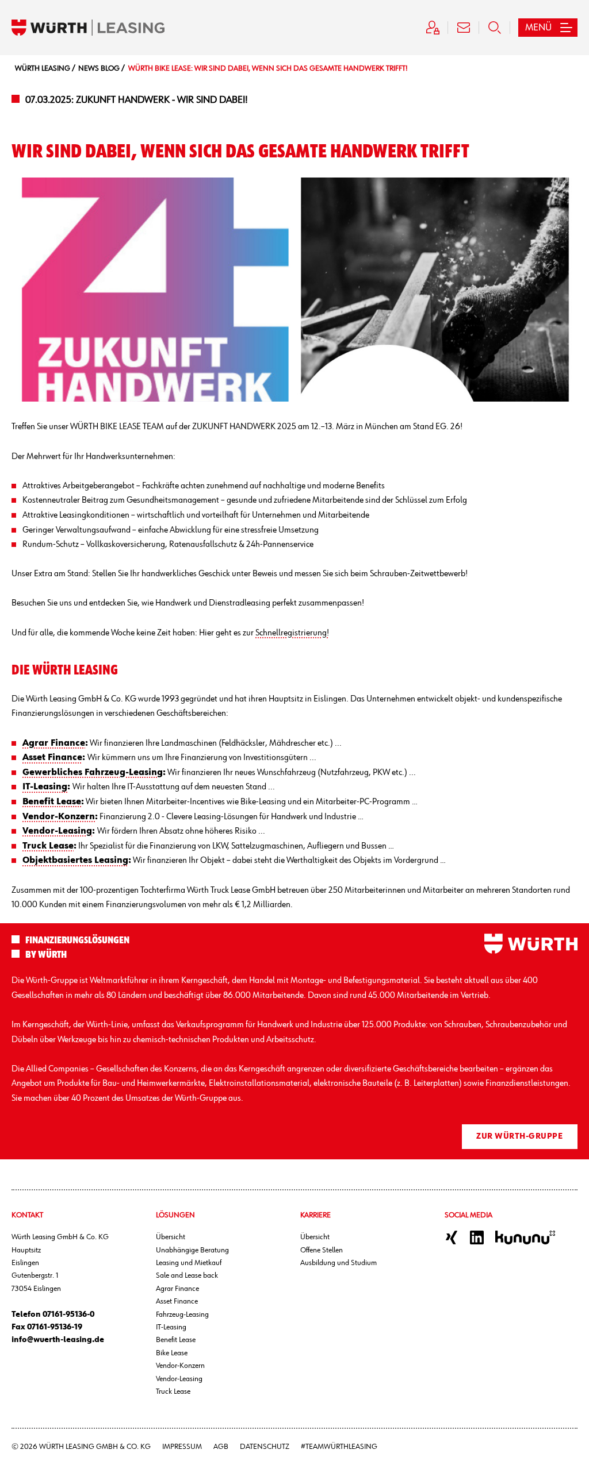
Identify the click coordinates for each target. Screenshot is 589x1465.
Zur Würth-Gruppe (519, 1136)
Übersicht (170, 1237)
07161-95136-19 (54, 1327)
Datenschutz (264, 1447)
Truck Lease (173, 1391)
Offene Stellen (321, 1250)
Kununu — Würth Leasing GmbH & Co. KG (525, 1237)
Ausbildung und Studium (338, 1263)
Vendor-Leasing (179, 1379)
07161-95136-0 (68, 1314)
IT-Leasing (171, 1327)
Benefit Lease (176, 1340)
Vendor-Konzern (180, 1366)
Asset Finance (177, 1301)
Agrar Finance (177, 1289)
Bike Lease (172, 1353)
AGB (220, 1447)
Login (432, 27)
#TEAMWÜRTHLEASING (339, 1447)
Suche (494, 27)
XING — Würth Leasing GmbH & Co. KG (451, 1237)
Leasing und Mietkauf (188, 1263)
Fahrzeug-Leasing (182, 1314)
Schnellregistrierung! (292, 633)
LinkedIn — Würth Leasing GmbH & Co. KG (477, 1237)
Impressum (182, 1447)
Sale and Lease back (187, 1275)
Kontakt (463, 27)
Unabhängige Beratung (192, 1250)
